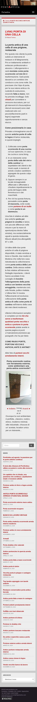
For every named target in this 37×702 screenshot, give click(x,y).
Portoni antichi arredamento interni (16, 605)
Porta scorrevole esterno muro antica (17, 502)
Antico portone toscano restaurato (16, 630)
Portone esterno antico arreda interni (17, 643)
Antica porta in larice (11, 566)
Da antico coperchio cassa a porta (16, 637)
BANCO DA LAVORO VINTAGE (15, 515)
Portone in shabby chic (12, 624)
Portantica (6, 12)
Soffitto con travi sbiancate (13, 611)
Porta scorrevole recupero (13, 509)
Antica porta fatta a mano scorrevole (17, 560)
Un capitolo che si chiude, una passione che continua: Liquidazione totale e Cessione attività (17, 477)
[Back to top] (32, 697)
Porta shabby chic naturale (13, 545)
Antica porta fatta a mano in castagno (17, 598)
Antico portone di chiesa (12, 618)
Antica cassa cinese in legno (14, 658)
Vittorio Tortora (11, 37)
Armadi (6, 538)
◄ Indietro (11, 409)
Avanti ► (27, 409)
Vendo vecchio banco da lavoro (15, 665)
